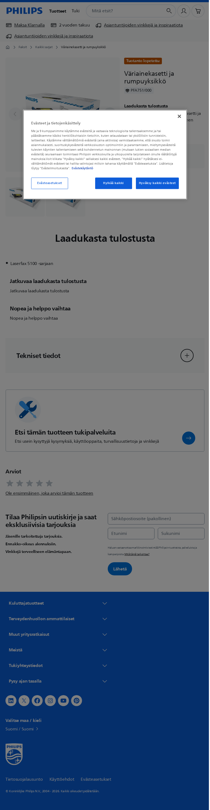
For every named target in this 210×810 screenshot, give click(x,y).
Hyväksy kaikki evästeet (155, 183)
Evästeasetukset (47, 183)
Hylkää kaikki (111, 183)
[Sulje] (177, 116)
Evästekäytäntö (80, 168)
